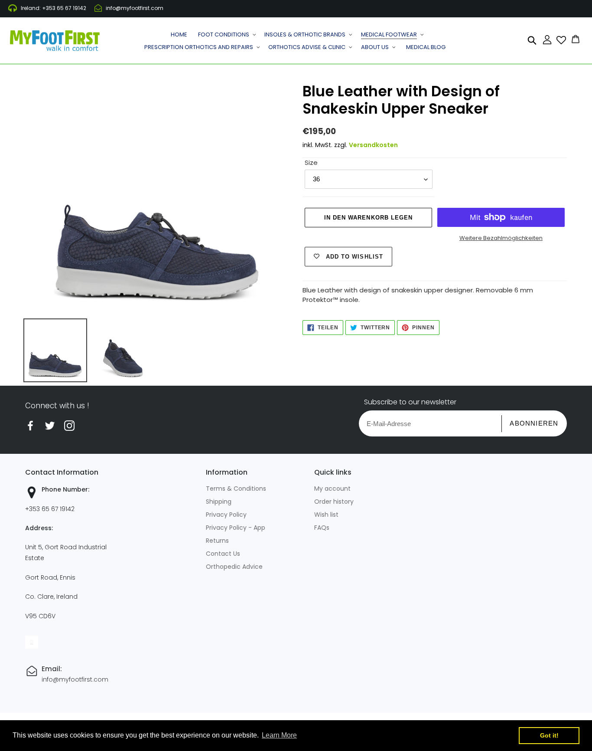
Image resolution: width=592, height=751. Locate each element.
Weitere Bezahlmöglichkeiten (501, 238)
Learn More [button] (279, 735)
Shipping (218, 501)
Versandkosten (373, 145)
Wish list (326, 514)
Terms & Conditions (236, 488)
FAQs (321, 527)
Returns (217, 540)
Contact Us (223, 553)
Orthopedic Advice (234, 566)
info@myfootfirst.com (134, 8)
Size (311, 162)
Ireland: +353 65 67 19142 (53, 8)
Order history (334, 501)
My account (332, 488)
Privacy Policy (226, 514)
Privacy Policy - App (235, 527)
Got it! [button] (549, 735)
